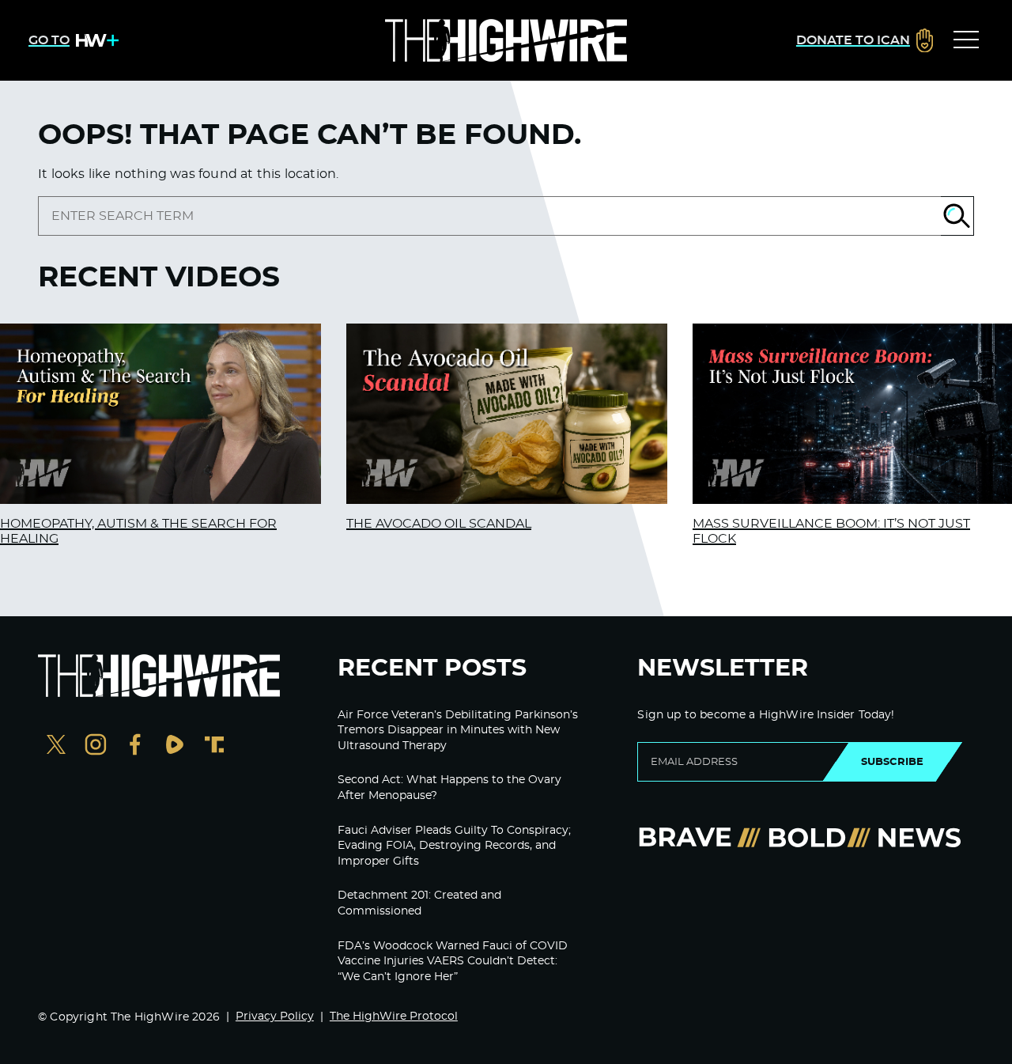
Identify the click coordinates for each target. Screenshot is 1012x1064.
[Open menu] (966, 40)
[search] (489, 216)
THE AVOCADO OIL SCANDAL (438, 523)
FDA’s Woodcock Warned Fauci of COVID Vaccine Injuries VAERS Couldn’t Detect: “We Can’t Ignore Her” (453, 962)
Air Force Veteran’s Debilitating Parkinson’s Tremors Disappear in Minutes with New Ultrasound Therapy (458, 731)
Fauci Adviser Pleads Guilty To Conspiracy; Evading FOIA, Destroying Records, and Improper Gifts (454, 846)
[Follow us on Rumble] (175, 746)
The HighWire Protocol (394, 1016)
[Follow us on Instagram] (95, 746)
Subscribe (892, 761)
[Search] (957, 216)
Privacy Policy (275, 1016)
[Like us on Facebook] (135, 746)
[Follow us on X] (56, 746)
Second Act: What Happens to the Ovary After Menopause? (449, 787)
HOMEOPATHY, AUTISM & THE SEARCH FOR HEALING (138, 531)
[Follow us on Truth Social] (214, 746)
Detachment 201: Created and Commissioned (419, 903)
